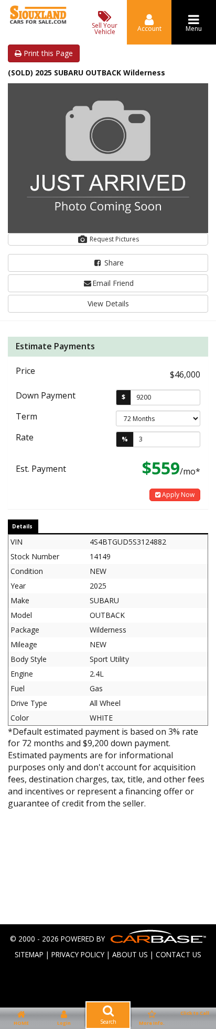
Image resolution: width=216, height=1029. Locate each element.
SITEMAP (29, 954)
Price (25, 371)
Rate (25, 437)
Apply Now (177, 494)
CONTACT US (178, 954)
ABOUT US (130, 954)
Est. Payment (41, 468)
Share (113, 263)
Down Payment (45, 395)
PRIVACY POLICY (77, 954)
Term (26, 416)
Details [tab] (22, 526)
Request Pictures (113, 239)
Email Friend (113, 283)
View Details (108, 303)
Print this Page (47, 53)
